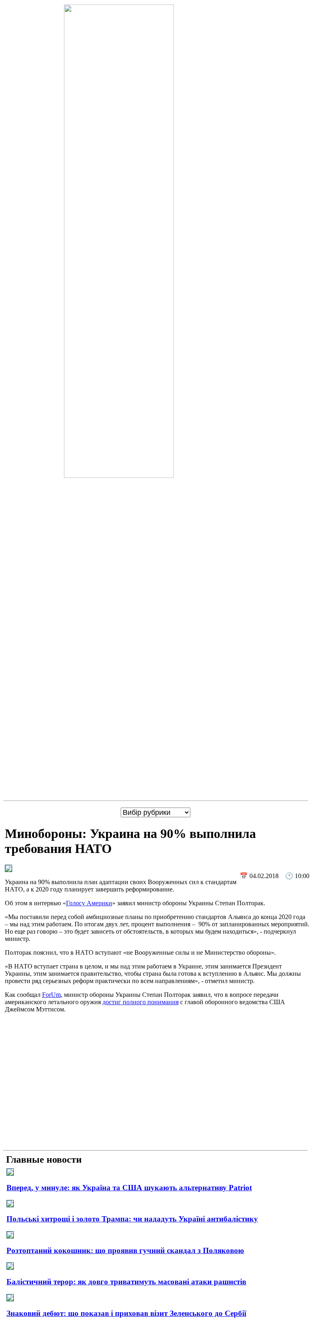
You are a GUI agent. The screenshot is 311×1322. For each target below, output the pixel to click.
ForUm (51, 994)
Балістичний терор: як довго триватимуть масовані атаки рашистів (126, 1281)
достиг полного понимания (140, 1001)
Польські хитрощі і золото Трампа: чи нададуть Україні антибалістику (132, 1219)
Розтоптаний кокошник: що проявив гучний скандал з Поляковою (125, 1250)
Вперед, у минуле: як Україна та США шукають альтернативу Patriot (129, 1187)
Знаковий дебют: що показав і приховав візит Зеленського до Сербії (126, 1313)
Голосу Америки (89, 903)
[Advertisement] (155, 1090)
